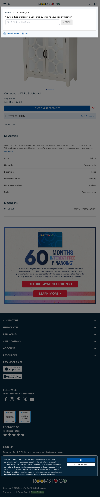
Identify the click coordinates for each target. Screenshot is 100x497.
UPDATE (66, 22)
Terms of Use (9, 475)
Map (27, 33)
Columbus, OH (23, 13)
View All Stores (13, 33)
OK (81, 460)
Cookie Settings (80, 464)
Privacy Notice (49, 475)
